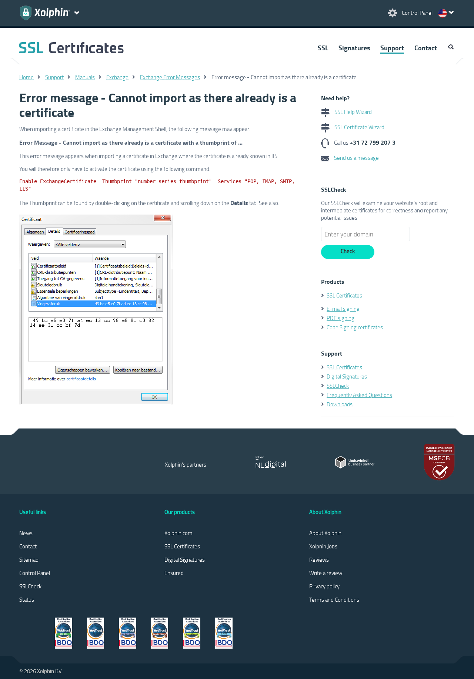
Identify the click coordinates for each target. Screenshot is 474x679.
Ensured (174, 573)
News (26, 533)
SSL (323, 48)
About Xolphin (325, 533)
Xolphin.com (178, 533)
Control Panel (34, 573)
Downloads (340, 404)
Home (26, 77)
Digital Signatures (347, 376)
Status (26, 599)
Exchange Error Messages (170, 77)
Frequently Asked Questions (359, 395)
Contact (425, 48)
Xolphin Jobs (323, 546)
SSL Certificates (344, 295)
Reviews (319, 559)
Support (392, 48)
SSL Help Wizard (352, 111)
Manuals (85, 77)
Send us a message (356, 157)
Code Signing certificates (355, 327)
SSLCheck (338, 385)
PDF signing (340, 318)
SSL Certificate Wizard (358, 127)
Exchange (117, 77)
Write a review (325, 573)
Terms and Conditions (334, 599)
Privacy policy (324, 586)
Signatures (354, 48)
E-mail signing (343, 308)
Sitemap (29, 559)
